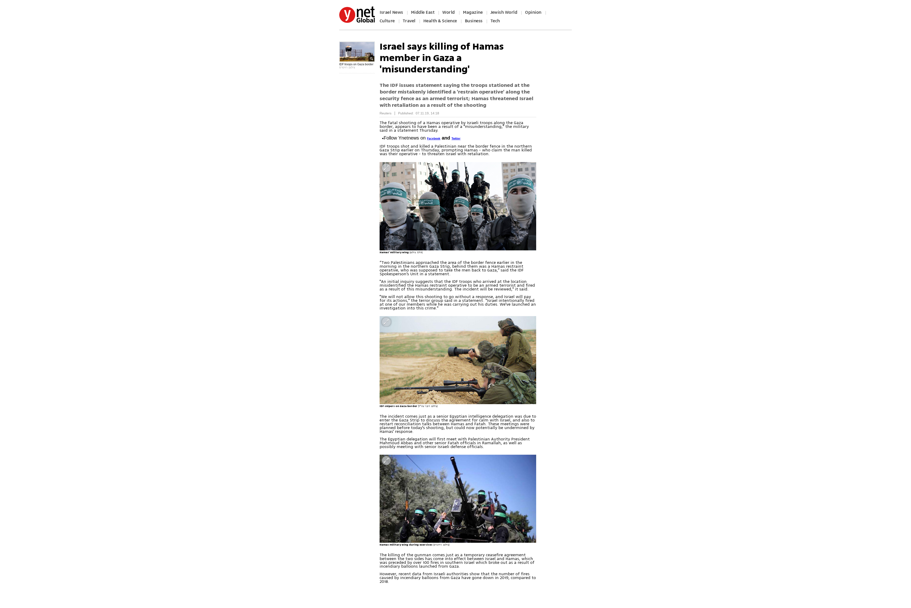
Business (474, 21)
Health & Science (440, 21)
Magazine (473, 12)
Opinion (533, 12)
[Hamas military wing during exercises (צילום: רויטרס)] (458, 499)
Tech (495, 21)
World (449, 12)
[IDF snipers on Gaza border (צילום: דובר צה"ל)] (458, 360)
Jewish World (503, 12)
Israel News (391, 12)
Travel (409, 21)
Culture (387, 21)
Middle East (423, 12)
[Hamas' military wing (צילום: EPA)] (458, 206)
